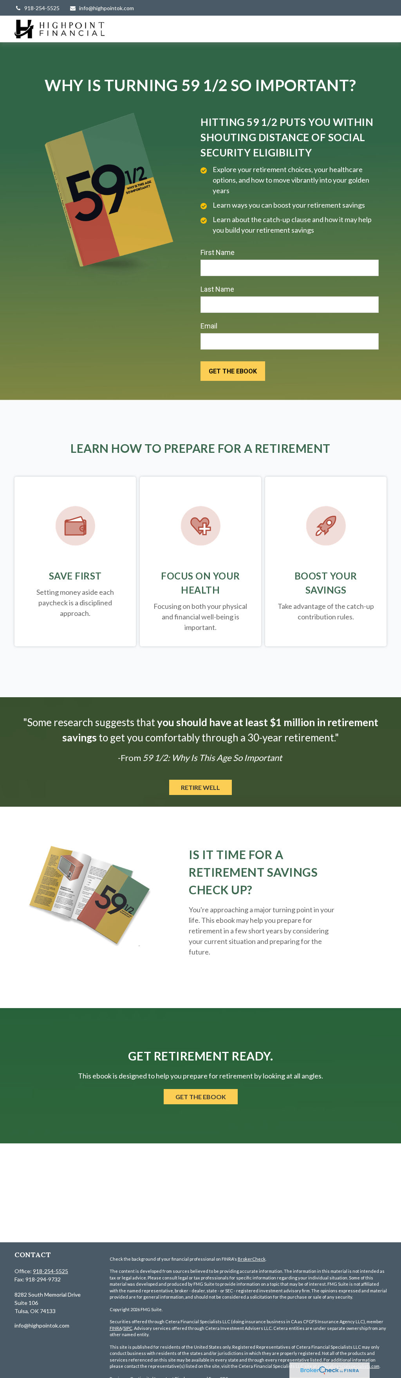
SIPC (127, 1328)
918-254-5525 (42, 8)
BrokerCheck (252, 1258)
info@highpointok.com (106, 8)
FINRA (116, 1328)
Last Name (217, 289)
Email (208, 326)
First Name (217, 252)
